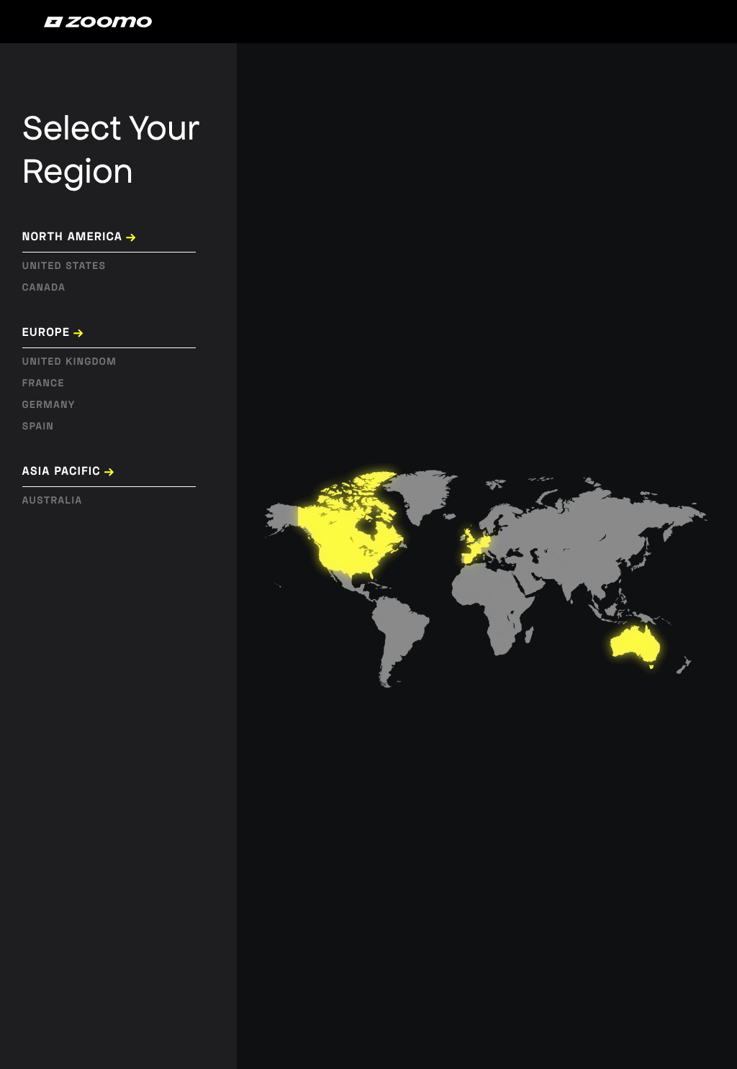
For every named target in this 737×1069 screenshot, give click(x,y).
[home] (98, 21)
